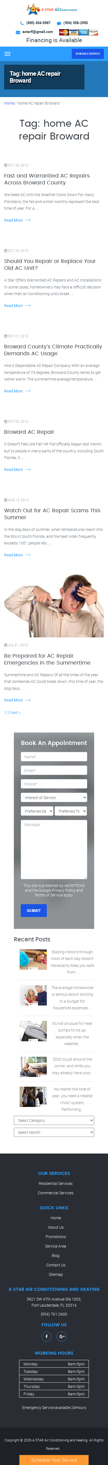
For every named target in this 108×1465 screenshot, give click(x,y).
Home (9, 103)
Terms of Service (49, 895)
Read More (13, 220)
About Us (56, 1227)
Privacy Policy (64, 890)
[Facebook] (46, 1336)
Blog (56, 1255)
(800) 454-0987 (38, 22)
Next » (15, 712)
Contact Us (55, 1265)
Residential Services (56, 1183)
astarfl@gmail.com (37, 31)
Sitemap (56, 1274)
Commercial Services (55, 1192)
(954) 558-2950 (75, 22)
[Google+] (62, 1336)
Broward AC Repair (29, 432)
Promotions (56, 1236)
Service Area (55, 1246)
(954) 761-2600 (54, 1314)
